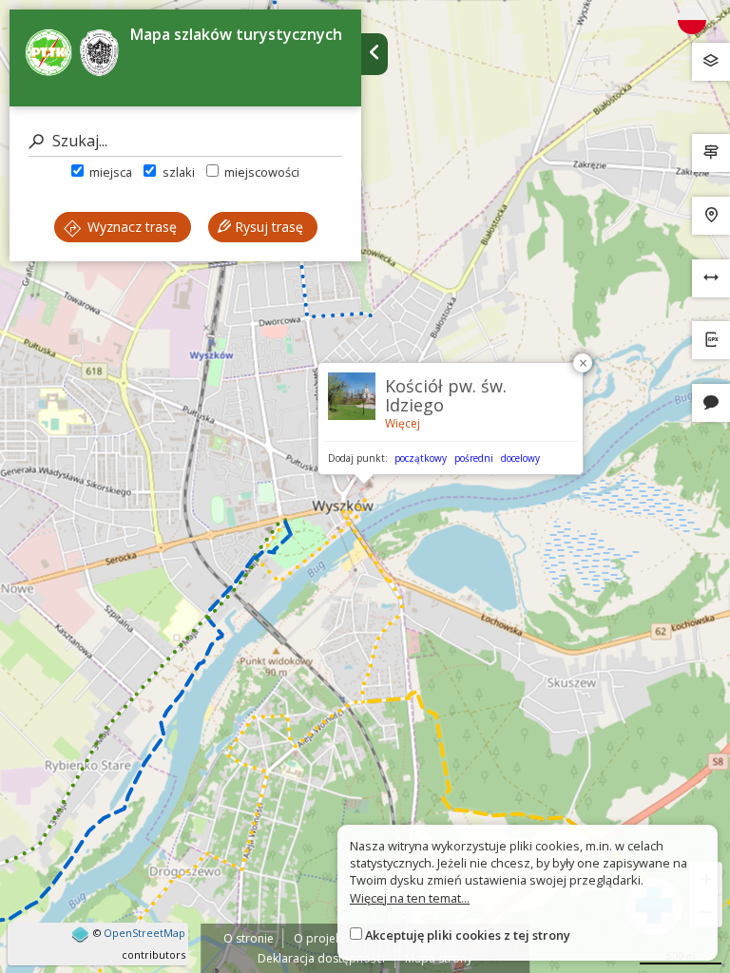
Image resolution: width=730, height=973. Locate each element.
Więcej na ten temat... (410, 897)
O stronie (248, 938)
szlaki (177, 172)
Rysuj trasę (267, 227)
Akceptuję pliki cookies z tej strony (467, 935)
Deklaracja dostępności (321, 958)
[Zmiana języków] (698, 20)
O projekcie (325, 938)
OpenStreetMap (144, 932)
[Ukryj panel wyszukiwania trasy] (374, 54)
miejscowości (260, 172)
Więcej (402, 423)
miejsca (109, 172)
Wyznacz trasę (130, 227)
